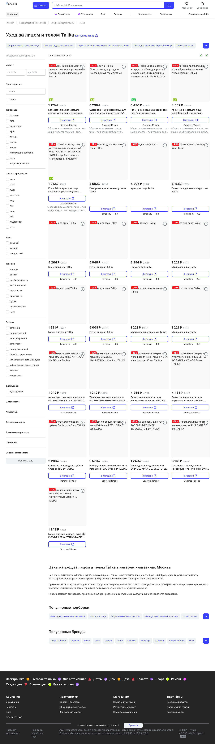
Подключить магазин (124, 702)
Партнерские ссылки (178, 707)
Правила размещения (125, 712)
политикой (114, 725)
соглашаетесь (100, 725)
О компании (12, 702)
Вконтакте (11, 717)
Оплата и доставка (69, 702)
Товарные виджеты (177, 702)
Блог (8, 712)
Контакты (11, 707)
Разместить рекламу (124, 707)
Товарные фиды (175, 712)
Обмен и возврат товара (73, 707)
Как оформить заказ (70, 712)
